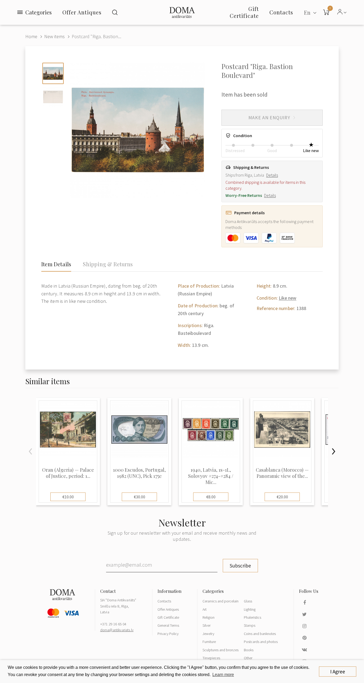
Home (31, 36)
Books (248, 650)
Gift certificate (244, 12)
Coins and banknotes (260, 633)
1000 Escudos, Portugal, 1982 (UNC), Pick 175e (139, 473)
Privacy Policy (168, 633)
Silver (207, 625)
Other (248, 658)
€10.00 (68, 496)
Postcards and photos (261, 641)
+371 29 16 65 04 (113, 624)
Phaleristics (252, 617)
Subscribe (240, 565)
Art (205, 609)
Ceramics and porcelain (220, 601)
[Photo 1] (53, 73)
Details (272, 175)
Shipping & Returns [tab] (108, 264)
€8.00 (211, 496)
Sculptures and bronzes (220, 650)
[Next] (333, 451)
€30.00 (139, 496)
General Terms (168, 625)
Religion (209, 617)
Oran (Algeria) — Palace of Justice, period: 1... (68, 473)
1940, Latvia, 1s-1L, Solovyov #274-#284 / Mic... (210, 476)
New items (54, 36)
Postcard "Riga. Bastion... (96, 36)
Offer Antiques (82, 12)
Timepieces (211, 658)
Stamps (249, 625)
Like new (287, 298)
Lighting (250, 609)
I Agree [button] (337, 671)
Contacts (164, 601)
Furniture (209, 641)
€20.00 (282, 496)
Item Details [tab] (56, 264)
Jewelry (208, 633)
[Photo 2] (53, 97)
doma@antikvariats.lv (117, 630)
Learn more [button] (223, 674)
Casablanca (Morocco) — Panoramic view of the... (282, 473)
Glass (248, 601)
